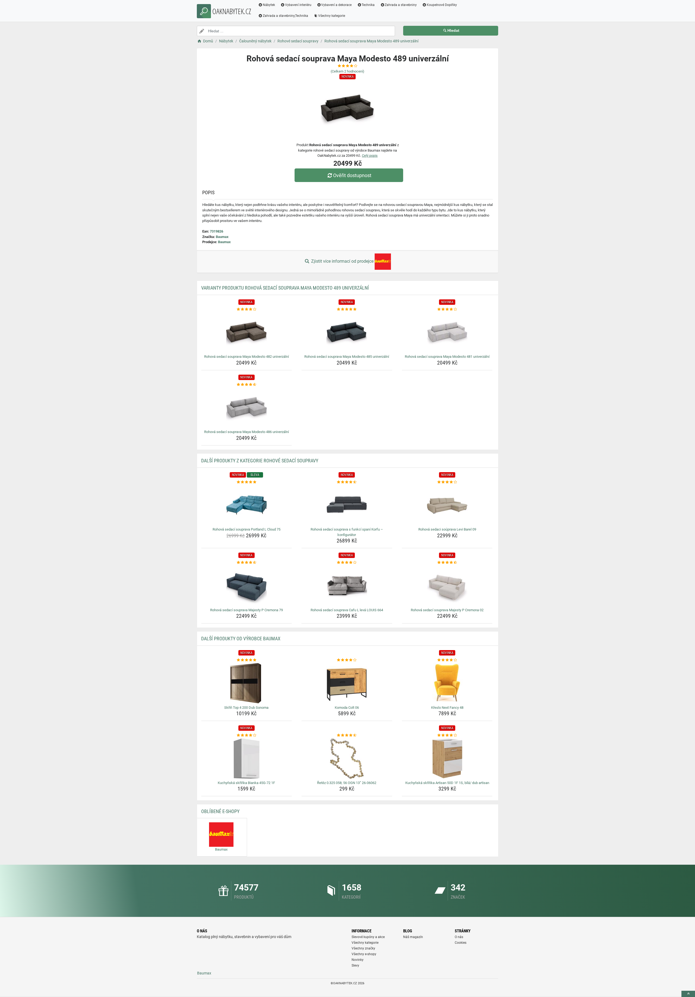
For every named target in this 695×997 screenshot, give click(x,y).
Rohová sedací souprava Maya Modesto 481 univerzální (447, 357)
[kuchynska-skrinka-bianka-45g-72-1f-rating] (246, 735)
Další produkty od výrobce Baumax (240, 638)
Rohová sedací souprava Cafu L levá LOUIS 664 (347, 610)
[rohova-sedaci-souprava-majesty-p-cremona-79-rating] (246, 562)
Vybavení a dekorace (336, 5)
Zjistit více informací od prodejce (342, 261)
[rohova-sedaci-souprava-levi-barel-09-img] (447, 505)
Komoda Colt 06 (347, 708)
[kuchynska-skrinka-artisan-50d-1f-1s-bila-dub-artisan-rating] (447, 735)
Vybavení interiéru (298, 5)
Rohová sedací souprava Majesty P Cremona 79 (246, 610)
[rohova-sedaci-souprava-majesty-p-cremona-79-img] (246, 585)
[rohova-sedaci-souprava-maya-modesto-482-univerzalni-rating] (246, 309)
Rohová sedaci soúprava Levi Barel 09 (447, 529)
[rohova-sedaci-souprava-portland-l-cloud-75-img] (246, 505)
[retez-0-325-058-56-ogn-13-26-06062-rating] (347, 735)
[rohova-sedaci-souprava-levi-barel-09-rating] (447, 482)
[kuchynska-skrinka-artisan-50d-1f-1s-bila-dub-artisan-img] (447, 758)
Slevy (355, 965)
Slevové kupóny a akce (368, 937)
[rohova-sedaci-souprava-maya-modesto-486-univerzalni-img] (246, 407)
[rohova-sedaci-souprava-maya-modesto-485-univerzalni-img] (347, 332)
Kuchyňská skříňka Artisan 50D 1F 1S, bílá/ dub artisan (447, 783)
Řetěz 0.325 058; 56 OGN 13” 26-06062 (346, 783)
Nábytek (269, 5)
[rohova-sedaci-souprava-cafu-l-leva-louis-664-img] (347, 585)
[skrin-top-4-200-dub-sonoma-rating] (246, 660)
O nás (459, 937)
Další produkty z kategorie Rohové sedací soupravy (259, 460)
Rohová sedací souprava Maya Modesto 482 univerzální (246, 357)
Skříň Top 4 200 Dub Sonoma (246, 708)
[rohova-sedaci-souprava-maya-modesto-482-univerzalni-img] (246, 332)
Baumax (222, 237)
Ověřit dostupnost (352, 175)
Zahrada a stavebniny (401, 5)
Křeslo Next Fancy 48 (447, 708)
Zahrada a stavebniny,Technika (285, 16)
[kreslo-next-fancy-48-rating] (447, 660)
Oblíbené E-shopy (220, 811)
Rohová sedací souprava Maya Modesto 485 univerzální (346, 357)
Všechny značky (363, 948)
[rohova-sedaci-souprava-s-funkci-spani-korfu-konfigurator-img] (347, 505)
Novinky (358, 960)
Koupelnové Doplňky (442, 5)
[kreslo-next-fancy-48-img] (447, 683)
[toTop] (688, 994)
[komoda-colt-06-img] (347, 683)
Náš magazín (413, 937)
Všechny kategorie (331, 16)
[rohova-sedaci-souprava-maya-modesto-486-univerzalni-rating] (246, 384)
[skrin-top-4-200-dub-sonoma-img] (246, 683)
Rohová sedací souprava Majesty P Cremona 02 (447, 610)
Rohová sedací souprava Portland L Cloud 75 (246, 529)
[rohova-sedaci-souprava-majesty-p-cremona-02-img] (447, 585)
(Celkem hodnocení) (347, 71)
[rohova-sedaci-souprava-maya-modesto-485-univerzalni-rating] (347, 309)
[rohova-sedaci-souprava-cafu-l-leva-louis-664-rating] (347, 562)
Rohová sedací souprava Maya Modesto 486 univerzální (246, 432)
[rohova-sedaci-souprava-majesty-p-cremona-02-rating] (447, 562)
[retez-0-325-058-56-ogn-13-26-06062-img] (347, 758)
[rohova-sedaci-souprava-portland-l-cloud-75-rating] (246, 482)
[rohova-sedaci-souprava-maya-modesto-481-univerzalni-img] (447, 332)
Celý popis (370, 155)
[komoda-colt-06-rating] (347, 660)
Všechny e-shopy (364, 954)
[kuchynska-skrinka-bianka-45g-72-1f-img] (246, 758)
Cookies (460, 943)
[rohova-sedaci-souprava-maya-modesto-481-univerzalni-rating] (447, 309)
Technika (368, 5)
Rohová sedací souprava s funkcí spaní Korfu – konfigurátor (347, 532)
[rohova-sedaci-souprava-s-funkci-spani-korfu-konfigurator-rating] (347, 482)
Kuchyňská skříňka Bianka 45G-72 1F (246, 783)
